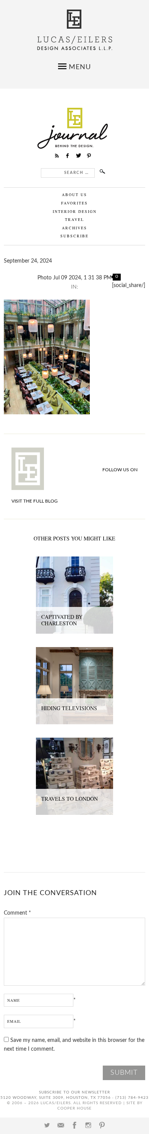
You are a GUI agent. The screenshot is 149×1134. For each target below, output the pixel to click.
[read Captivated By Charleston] (74, 560)
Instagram (88, 1125)
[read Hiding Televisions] (74, 651)
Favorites (74, 203)
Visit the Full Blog (34, 501)
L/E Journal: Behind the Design (74, 128)
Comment (17, 913)
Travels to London (69, 798)
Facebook (74, 1125)
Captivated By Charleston (62, 620)
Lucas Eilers (74, 30)
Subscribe (74, 235)
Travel (74, 219)
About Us (74, 194)
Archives (74, 227)
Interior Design (75, 211)
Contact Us (61, 1125)
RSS (57, 155)
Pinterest (102, 1125)
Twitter (47, 1125)
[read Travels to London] (74, 742)
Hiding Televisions (69, 708)
